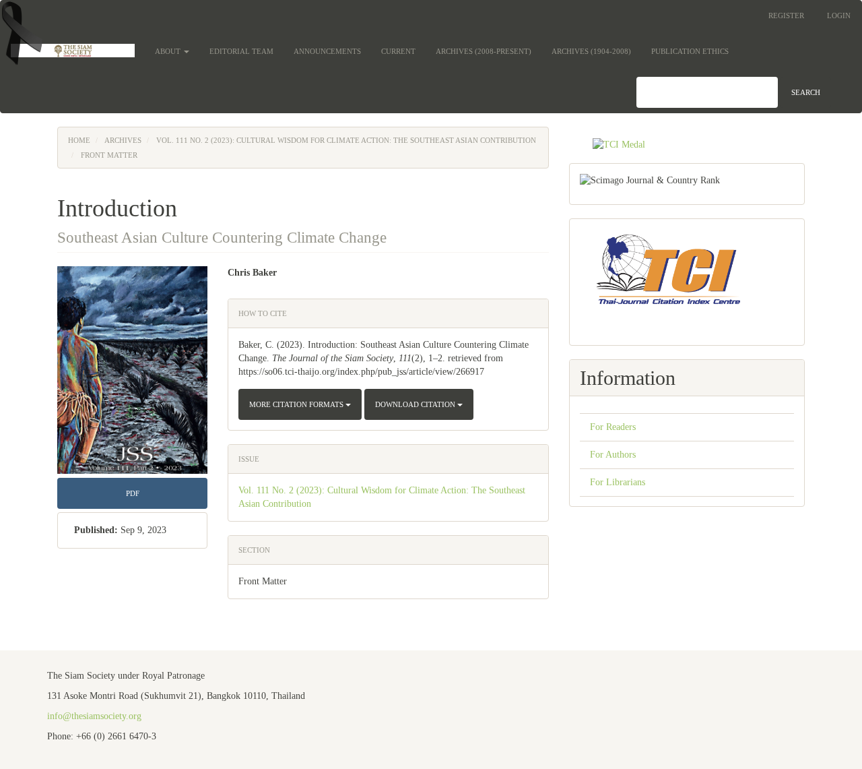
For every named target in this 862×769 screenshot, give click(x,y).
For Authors (613, 455)
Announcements (327, 51)
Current (398, 51)
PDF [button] (132, 493)
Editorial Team (241, 51)
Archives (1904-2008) (591, 51)
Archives (122, 140)
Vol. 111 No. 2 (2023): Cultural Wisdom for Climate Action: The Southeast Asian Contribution (346, 140)
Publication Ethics (690, 51)
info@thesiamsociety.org (94, 716)
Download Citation (416, 404)
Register (786, 15)
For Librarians (617, 482)
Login (839, 15)
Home (79, 140)
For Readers (613, 427)
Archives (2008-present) (483, 51)
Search (805, 92)
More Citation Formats (297, 404)
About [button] (169, 51)
